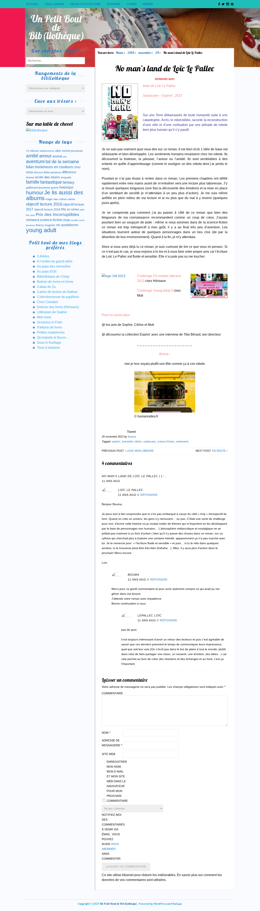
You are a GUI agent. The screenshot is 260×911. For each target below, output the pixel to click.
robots (138, 441)
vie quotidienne (67, 225)
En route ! (220, 450)
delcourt (38, 172)
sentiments (182, 441)
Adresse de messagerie (112, 743)
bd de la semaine (62, 161)
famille (32, 182)
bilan (30, 167)
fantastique (51, 182)
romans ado (164, 79)
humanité (127, 441)
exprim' (116, 441)
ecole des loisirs (47, 177)
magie (48, 199)
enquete (66, 177)
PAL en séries (70, 209)
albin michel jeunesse (69, 150)
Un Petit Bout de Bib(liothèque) (56, 27)
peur (32, 215)
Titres (131, 4)
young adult (41, 230)
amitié (32, 155)
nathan (63, 199)
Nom (106, 732)
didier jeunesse (52, 172)
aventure (35, 161)
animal (57, 156)
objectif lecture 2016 (44, 204)
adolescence (47, 150)
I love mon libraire (139, 450)
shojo (66, 220)
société (74, 220)
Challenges (54, 4)
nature (71, 199)
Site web (108, 754)
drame (30, 177)
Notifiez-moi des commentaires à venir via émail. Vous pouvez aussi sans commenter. (112, 836)
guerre (54, 187)
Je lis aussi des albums (54, 195)
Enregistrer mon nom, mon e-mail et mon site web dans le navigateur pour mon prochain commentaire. (117, 781)
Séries (148, 4)
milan (55, 199)
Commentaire (112, 693)
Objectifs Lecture (85, 4)
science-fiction (165, 441)
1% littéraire (32, 150)
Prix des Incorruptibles (57, 214)
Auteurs (113, 4)
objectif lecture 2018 (47, 209)
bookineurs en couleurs (54, 167)
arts (65, 156)
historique (66, 187)
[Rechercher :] (55, 60)
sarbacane (149, 441)
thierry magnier (45, 225)
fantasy (68, 182)
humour (34, 192)
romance (32, 220)
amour (45, 155)
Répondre (149, 494)
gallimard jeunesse (38, 187)
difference (69, 172)
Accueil (32, 4)
